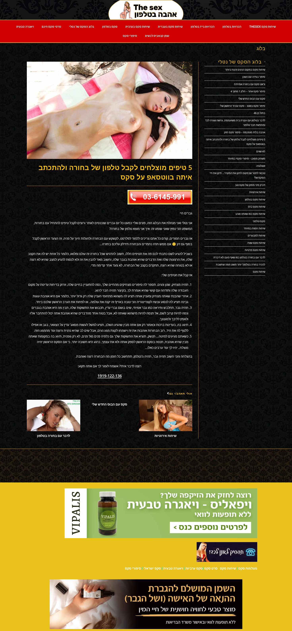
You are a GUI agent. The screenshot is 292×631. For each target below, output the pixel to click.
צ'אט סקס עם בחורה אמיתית (249, 84)
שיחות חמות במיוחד (254, 228)
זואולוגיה (260, 166)
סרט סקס (211, 568)
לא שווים (260, 151)
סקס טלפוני (259, 221)
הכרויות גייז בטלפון (203, 26)
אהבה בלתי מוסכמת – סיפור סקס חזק (244, 132)
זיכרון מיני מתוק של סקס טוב (250, 185)
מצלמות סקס (247, 568)
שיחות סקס (259, 271)
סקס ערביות (194, 568)
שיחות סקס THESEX (262, 26)
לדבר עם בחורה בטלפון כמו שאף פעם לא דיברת (239, 257)
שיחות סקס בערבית (137, 26)
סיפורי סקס (130, 36)
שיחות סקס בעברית (170, 26)
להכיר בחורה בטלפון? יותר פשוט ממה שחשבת (240, 264)
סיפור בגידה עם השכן (253, 77)
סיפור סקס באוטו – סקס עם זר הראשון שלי (242, 106)
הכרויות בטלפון (231, 26)
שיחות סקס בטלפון (255, 199)
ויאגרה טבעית (25, 26)
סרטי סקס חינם (51, 26)
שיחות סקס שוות (256, 243)
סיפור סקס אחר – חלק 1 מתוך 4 (248, 91)
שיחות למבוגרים (256, 235)
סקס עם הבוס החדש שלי (109, 404)
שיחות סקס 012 (256, 206)
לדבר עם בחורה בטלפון (53, 436)
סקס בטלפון (109, 26)
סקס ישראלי (152, 568)
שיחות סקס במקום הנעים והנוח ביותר (245, 69)
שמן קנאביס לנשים (157, 36)
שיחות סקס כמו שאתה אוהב (250, 214)
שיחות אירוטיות (166, 436)
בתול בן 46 (259, 113)
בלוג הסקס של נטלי (81, 26)
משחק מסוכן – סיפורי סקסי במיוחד (246, 158)
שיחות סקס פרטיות (255, 250)
